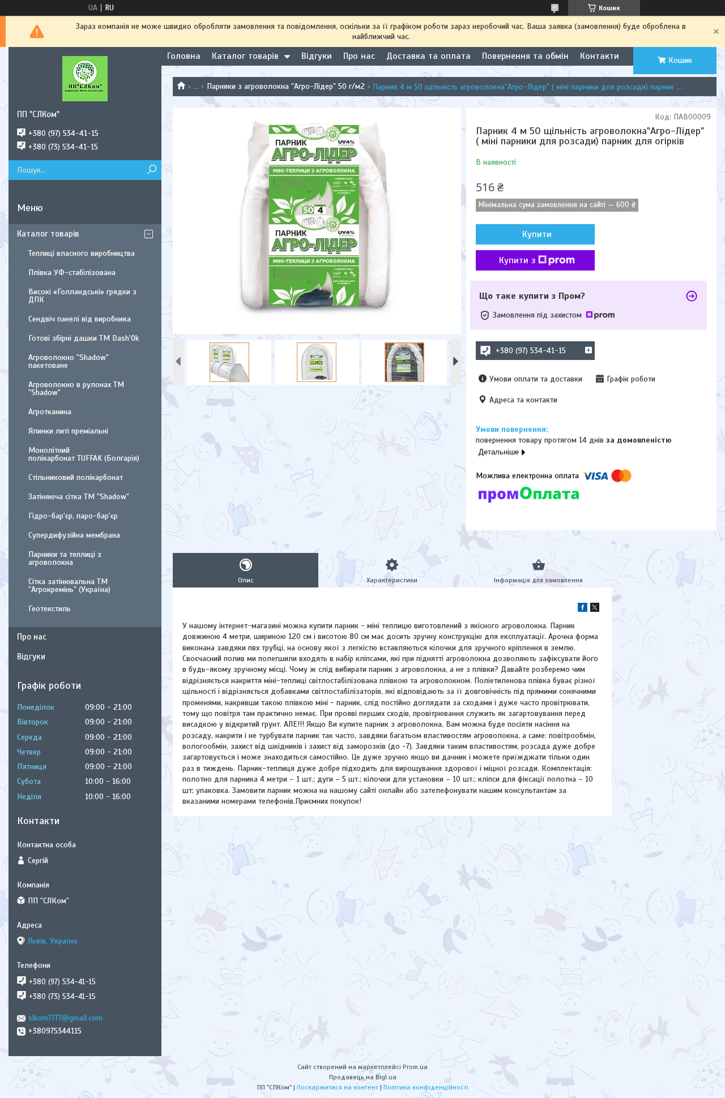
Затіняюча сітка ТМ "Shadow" (78, 496)
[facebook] (582, 609)
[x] (594, 609)
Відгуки (316, 56)
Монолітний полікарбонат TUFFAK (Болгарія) (83, 454)
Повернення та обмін (525, 56)
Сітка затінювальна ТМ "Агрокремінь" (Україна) (69, 585)
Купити (537, 234)
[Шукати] (151, 170)
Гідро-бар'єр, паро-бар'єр (73, 516)
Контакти (599, 56)
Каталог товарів (245, 56)
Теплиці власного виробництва (81, 253)
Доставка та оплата (428, 56)
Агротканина (49, 412)
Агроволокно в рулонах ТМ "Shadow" (76, 388)
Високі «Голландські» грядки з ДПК (82, 295)
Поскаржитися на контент (337, 1087)
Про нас (359, 56)
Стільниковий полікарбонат (75, 477)
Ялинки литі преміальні (68, 431)
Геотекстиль (49, 609)
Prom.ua (415, 1067)
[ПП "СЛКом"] (85, 78)
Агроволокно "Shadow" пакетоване (68, 361)
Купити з (517, 260)
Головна (184, 56)
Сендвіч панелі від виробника (79, 319)
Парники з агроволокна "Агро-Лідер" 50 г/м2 (286, 86)
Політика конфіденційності (425, 1087)
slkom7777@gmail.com (65, 1018)
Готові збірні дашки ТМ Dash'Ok (83, 338)
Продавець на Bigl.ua (362, 1077)
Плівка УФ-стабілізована (72, 272)
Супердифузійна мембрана (74, 535)
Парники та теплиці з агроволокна (64, 558)
